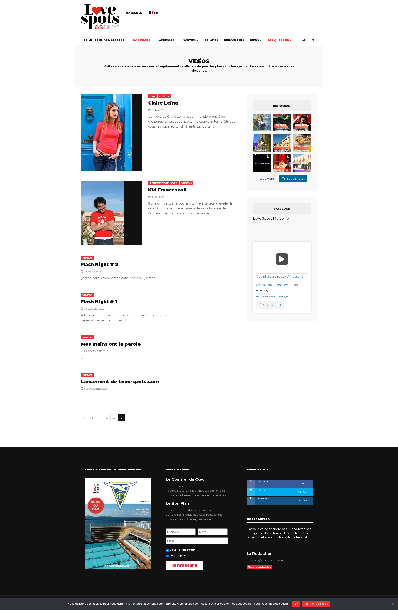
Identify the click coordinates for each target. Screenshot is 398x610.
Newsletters (153, 323)
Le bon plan (154, 336)
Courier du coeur (158, 331)
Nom (185, 304)
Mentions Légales (316, 603)
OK (296, 603)
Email (223, 304)
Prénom (149, 304)
